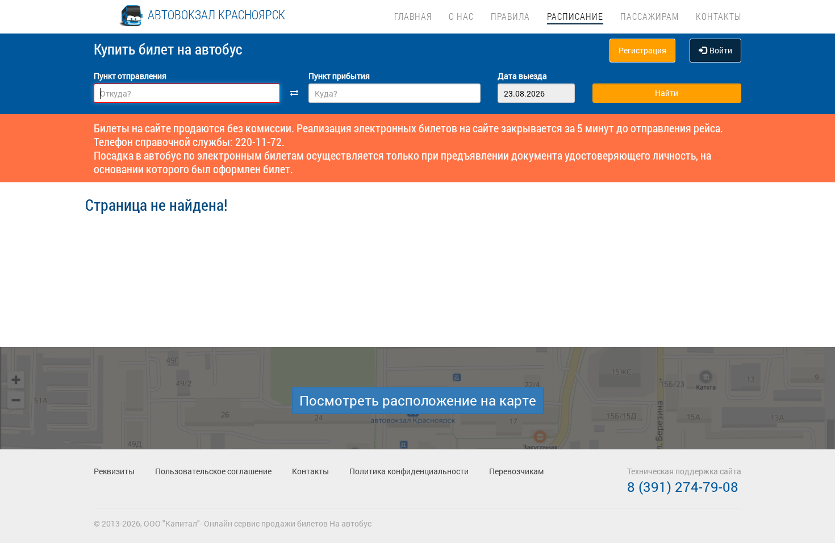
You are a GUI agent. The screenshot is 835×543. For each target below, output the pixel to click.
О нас (461, 16)
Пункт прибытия (339, 75)
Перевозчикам (516, 471)
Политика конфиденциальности (409, 471)
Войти (720, 50)
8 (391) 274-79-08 (682, 487)
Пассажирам (649, 16)
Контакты (718, 16)
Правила (510, 16)
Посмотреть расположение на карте (417, 400)
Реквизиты (114, 471)
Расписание (575, 16)
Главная (413, 16)
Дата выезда (522, 75)
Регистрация (642, 50)
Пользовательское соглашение (213, 471)
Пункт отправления (130, 75)
